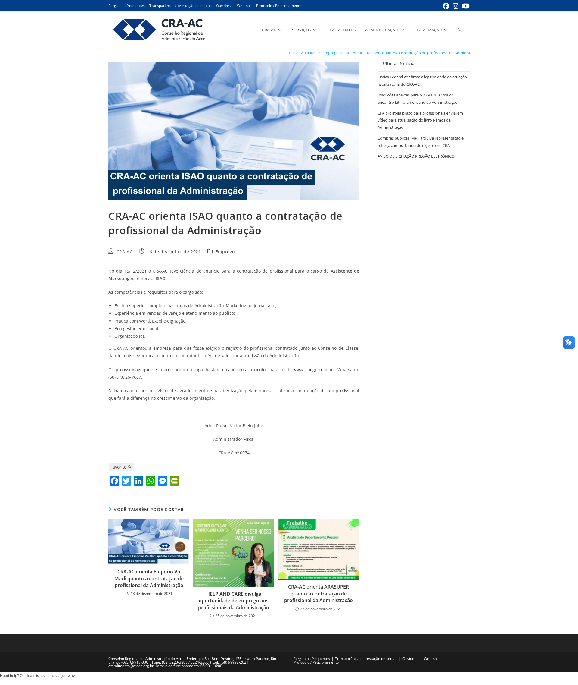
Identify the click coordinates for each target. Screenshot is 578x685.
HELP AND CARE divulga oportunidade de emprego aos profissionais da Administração (233, 601)
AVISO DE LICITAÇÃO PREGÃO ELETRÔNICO (416, 156)
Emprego (225, 251)
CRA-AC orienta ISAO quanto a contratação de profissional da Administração (412, 52)
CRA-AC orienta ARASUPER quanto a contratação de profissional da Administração (318, 593)
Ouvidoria (224, 5)
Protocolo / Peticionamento (278, 5)
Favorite (119, 467)
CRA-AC (125, 251)
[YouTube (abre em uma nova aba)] (465, 6)
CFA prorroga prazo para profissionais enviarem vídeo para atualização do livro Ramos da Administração (420, 120)
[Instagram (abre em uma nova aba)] (455, 6)
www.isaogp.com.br (313, 369)
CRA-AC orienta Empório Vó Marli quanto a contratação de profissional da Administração (149, 578)
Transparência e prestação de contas (180, 5)
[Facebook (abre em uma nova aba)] (446, 6)
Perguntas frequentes (126, 5)
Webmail (244, 5)
